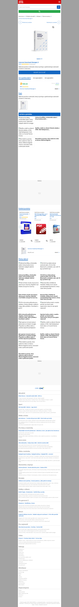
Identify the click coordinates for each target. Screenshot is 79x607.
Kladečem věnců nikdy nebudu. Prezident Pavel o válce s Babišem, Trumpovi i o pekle (36, 399)
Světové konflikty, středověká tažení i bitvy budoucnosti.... (46, 118)
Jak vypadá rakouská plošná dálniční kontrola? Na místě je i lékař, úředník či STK (35, 448)
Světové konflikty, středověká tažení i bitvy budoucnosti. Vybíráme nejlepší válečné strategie (27, 277)
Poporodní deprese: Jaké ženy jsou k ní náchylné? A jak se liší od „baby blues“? (34, 521)
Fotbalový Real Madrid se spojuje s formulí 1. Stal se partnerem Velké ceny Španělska (36, 446)
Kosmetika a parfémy (23, 578)
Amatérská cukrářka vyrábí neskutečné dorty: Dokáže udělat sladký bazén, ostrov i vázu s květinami (38, 483)
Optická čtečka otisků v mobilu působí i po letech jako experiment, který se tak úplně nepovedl (49, 317)
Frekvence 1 (21, 595)
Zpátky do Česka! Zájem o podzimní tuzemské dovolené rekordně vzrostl (33, 495)
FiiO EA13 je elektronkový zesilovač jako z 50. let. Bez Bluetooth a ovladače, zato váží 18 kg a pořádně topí (50, 277)
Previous (20, 227)
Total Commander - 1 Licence (24, 214)
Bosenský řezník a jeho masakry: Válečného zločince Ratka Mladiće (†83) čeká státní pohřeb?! (37, 420)
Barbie (20, 573)
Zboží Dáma (21, 554)
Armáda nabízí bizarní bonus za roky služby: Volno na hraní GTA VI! (32, 401)
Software (38, 16)
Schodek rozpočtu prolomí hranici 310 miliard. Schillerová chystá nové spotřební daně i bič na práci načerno (38, 473)
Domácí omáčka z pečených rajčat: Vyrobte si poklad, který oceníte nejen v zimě (34, 486)
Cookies (36, 604)
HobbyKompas (22, 558)
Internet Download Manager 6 (29, 62)
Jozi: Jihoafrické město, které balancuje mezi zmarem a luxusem (31, 494)
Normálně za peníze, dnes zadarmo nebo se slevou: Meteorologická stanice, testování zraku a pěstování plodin (28, 356)
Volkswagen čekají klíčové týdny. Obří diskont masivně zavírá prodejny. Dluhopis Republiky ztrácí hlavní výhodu (39, 470)
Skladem (57, 84)
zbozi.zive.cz (21, 16)
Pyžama (20, 576)
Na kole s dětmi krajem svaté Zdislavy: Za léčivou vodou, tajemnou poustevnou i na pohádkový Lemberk (38, 436)
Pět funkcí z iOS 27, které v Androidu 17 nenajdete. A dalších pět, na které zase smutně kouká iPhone (39, 456)
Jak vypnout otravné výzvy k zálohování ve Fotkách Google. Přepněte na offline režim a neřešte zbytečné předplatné (27, 336)
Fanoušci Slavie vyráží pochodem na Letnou (27, 543)
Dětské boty (21, 581)
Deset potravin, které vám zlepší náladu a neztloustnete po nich (31, 519)
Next (58, 227)
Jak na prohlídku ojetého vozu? (25, 557)
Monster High (21, 572)
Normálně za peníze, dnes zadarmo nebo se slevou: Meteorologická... (47, 139)
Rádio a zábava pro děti (23, 593)
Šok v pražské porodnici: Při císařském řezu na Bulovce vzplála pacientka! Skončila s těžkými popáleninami (37, 423)
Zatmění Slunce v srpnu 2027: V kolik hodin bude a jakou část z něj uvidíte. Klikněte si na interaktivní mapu (39, 458)
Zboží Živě (21, 550)
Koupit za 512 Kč (39, 72)
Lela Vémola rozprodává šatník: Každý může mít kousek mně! (31, 424)
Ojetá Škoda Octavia (23, 563)
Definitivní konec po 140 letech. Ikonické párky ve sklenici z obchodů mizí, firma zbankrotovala (37, 475)
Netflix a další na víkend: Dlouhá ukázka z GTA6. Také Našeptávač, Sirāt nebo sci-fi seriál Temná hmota (49, 336)
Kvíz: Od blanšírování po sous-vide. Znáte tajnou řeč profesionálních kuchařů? (34, 484)
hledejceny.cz (21, 549)
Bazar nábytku (21, 584)
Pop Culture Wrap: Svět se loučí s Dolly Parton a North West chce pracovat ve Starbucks (36, 508)
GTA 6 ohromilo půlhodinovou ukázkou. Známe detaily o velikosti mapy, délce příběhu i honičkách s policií (28, 317)
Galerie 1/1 (39, 59)
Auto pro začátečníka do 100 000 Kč (26, 560)
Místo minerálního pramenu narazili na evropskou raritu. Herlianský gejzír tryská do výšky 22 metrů (38, 497)
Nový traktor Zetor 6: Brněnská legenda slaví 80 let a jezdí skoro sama (32, 530)
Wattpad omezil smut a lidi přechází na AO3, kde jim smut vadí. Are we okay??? (34, 507)
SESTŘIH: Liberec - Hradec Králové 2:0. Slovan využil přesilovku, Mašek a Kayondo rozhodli (37, 540)
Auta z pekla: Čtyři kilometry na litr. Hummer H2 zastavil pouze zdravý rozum (34, 445)
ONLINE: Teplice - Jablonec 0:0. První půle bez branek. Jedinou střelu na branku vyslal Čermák (37, 412)
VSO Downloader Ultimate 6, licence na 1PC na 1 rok (56, 215)
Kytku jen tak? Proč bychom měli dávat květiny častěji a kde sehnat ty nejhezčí (34, 505)
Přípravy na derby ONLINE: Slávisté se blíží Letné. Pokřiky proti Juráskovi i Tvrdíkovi (35, 410)
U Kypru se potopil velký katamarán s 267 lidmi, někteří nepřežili (31, 398)
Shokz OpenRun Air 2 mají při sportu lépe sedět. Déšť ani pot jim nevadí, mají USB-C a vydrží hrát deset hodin (39, 461)
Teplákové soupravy (23, 580)
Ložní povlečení (22, 583)
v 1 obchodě (22, 241)
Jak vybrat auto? (22, 564)
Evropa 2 (20, 596)
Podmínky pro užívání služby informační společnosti (35, 603)
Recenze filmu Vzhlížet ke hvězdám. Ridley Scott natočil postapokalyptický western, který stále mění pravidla (50, 297)
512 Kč (56, 89)
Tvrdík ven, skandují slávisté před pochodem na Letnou (30, 542)
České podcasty (22, 591)
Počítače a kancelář (30, 16)
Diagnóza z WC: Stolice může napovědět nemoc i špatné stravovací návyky (33, 518)
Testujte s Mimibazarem (23, 570)
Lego (20, 575)
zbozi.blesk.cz (21, 555)
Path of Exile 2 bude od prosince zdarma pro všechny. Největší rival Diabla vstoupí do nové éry (28, 296)
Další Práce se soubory (24, 212)
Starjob (20, 590)
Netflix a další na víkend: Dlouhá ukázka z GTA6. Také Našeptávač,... (47, 128)
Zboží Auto (21, 561)
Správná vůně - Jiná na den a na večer (26, 432)
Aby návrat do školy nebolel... (25, 434)
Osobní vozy (21, 552)
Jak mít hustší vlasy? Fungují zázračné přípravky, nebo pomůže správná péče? (34, 529)
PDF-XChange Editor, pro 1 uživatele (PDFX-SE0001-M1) (41, 215)
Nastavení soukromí (43, 604)
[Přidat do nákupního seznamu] (53, 27)
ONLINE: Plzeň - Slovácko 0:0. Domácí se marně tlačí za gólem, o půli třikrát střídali (35, 409)
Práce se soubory (46, 16)
